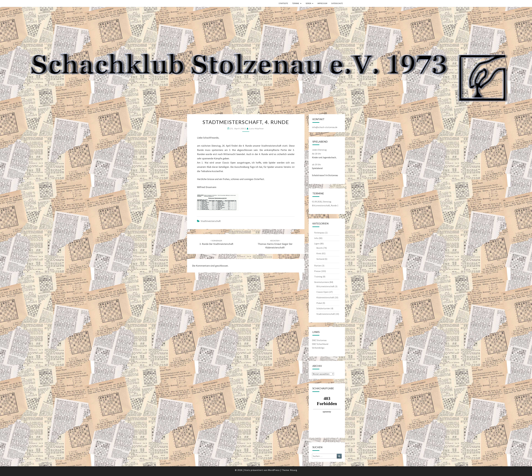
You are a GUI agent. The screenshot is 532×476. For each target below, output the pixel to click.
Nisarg (293, 470)
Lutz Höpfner (256, 128)
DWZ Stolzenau (319, 340)
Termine (295, 3)
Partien (317, 265)
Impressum (322, 3)
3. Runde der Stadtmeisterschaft (216, 242)
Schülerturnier (323, 308)
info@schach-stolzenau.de (324, 127)
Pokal (319, 303)
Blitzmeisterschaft (325, 286)
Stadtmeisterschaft (211, 221)
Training (318, 276)
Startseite (283, 3)
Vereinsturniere (321, 282)
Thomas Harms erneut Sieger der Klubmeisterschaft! (275, 244)
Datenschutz (337, 3)
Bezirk (319, 247)
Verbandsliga (318, 347)
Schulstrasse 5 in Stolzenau (325, 175)
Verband (320, 259)
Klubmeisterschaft (325, 297)
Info (316, 238)
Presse (317, 271)
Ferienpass (319, 232)
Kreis (318, 253)
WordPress (274, 470)
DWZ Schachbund (320, 344)
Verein (308, 3)
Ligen (316, 243)
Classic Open (322, 292)
